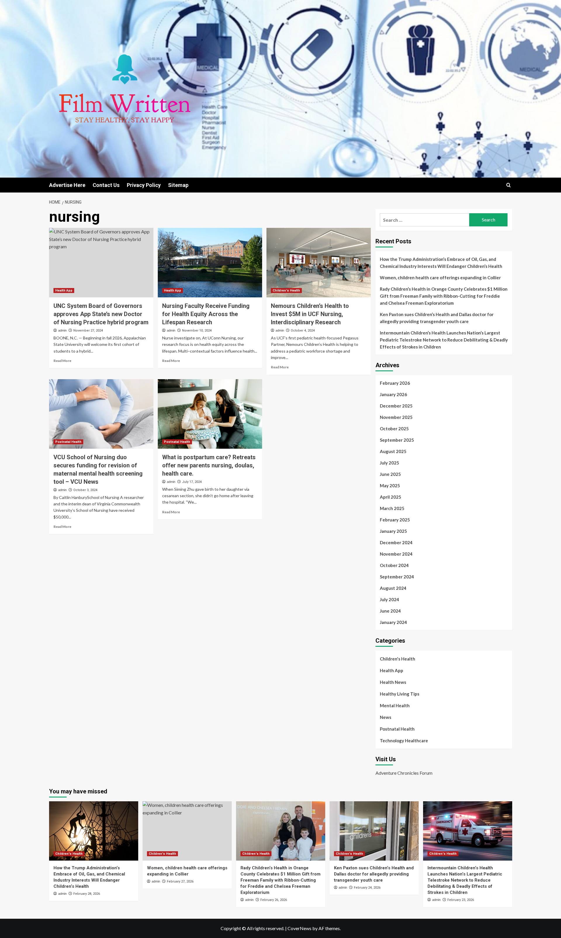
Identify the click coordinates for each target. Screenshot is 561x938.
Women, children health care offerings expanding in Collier (440, 277)
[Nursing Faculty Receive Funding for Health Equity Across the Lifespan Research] (210, 262)
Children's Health (286, 290)
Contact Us (106, 185)
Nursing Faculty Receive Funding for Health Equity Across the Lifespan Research (206, 314)
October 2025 (394, 428)
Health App (63, 290)
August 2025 (393, 451)
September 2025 (397, 440)
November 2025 (396, 417)
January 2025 (393, 531)
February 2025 (395, 519)
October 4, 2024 (303, 330)
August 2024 (393, 588)
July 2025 (389, 462)
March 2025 (392, 508)
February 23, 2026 (460, 900)
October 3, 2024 (85, 490)
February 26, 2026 (273, 900)
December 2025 (396, 405)
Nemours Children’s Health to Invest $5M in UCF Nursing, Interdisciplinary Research (310, 314)
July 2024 (389, 599)
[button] (508, 185)
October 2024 (394, 565)
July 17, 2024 (192, 482)
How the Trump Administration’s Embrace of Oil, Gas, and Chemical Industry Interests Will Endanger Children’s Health (441, 262)
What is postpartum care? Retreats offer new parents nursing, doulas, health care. (209, 465)
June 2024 (390, 610)
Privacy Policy (144, 185)
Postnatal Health (68, 442)
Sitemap (178, 185)
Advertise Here (67, 185)
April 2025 (390, 497)
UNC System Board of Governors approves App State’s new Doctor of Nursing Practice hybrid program (100, 314)
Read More (62, 360)
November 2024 (396, 553)
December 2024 (396, 542)
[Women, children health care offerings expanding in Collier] (187, 831)
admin (62, 330)
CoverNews (299, 928)
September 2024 (397, 576)
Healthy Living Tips (399, 693)
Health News (393, 682)
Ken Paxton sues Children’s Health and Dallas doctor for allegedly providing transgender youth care (437, 318)
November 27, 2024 (88, 330)
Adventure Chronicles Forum (403, 773)
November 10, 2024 (197, 330)
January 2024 (393, 622)
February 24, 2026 (367, 888)
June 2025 (390, 474)
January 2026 (393, 394)
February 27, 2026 (180, 881)
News (385, 717)
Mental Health (395, 705)
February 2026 (395, 383)
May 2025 (390, 485)
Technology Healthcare (404, 740)
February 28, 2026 (86, 894)
